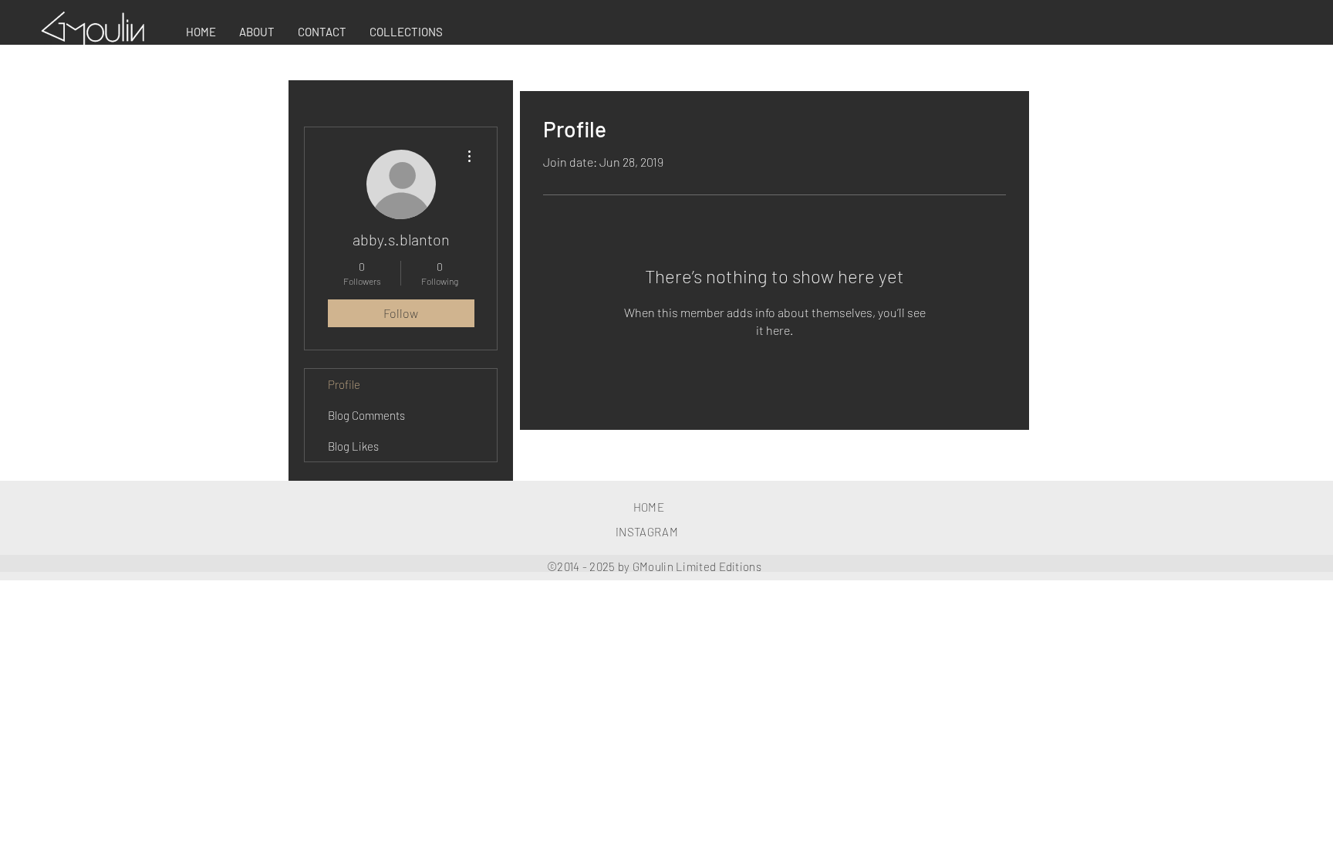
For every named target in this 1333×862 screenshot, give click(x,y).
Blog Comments (366, 415)
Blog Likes (353, 446)
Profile (344, 384)
